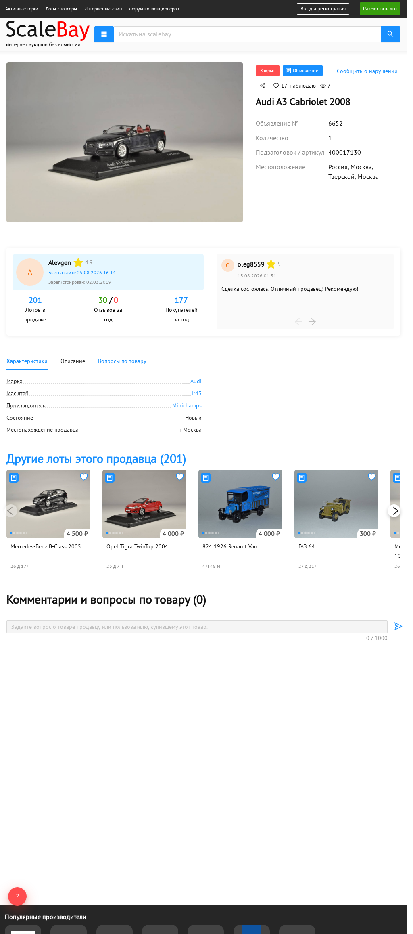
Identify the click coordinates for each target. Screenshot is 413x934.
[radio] (78, 260)
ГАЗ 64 (306, 544)
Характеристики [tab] (27, 358)
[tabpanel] (203, 403)
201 (35, 297)
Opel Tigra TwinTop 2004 (137, 544)
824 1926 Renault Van (229, 544)
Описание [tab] (72, 358)
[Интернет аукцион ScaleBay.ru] (48, 35)
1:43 (196, 391)
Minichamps (187, 403)
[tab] (122, 358)
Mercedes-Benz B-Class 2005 (45, 544)
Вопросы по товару (122, 358)
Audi (196, 378)
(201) (96, 456)
